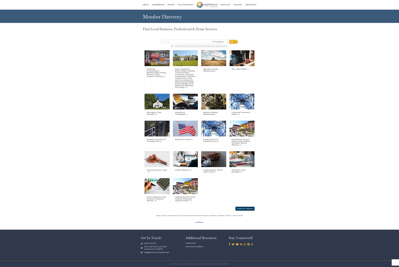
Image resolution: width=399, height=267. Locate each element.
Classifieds (213, 215)
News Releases (172, 215)
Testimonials (190, 243)
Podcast (238, 5)
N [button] (201, 46)
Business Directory (161, 215)
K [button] (195, 46)
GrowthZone (224, 264)
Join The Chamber (237, 215)
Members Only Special (202, 215)
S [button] (212, 46)
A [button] (175, 46)
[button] (245, 209)
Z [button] (226, 46)
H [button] (190, 46)
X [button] (222, 46)
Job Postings (220, 215)
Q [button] (208, 46)
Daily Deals (191, 215)
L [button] (197, 46)
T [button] (214, 46)
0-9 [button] (172, 46)
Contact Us (228, 215)
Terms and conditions (194, 247)
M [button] (199, 46)
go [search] (234, 42)
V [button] (218, 46)
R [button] (210, 46)
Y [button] (224, 46)
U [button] (216, 46)
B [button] (177, 46)
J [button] (193, 46)
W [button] (220, 46)
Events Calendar (182, 215)
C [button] (179, 46)
